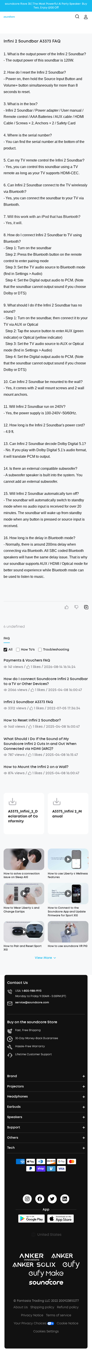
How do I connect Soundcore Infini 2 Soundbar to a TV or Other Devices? (46, 681)
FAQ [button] (7, 638)
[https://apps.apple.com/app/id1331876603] (60, 1219)
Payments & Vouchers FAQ (27, 660)
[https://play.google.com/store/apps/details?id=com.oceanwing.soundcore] (31, 1219)
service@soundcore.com (32, 1002)
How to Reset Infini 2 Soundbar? (32, 720)
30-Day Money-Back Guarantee (36, 1038)
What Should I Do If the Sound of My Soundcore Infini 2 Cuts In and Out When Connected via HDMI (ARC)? (40, 743)
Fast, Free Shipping (28, 1030)
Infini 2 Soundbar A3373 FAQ (28, 702)
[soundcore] (9, 17)
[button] (8, 28)
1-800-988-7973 (32, 991)
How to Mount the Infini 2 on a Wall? (36, 766)
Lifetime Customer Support (33, 1054)
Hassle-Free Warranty (30, 1046)
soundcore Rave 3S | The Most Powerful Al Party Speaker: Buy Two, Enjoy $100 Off (46, 5)
